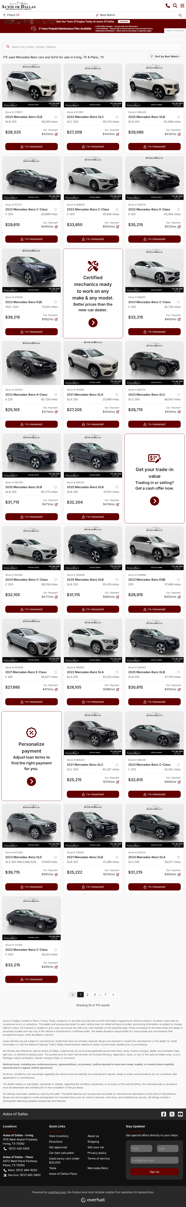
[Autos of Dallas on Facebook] (162, 1114)
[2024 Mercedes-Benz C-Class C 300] (31, 548)
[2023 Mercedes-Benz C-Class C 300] (31, 178)
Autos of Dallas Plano (63, 1173)
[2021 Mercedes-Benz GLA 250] (93, 363)
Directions (55, 1141)
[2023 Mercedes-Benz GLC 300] (154, 363)
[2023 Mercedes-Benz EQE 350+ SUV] (31, 270)
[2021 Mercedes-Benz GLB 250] (93, 825)
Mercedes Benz (98, 1168)
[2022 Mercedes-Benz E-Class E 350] (154, 178)
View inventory (59, 1136)
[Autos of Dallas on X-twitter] (170, 1114)
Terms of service (99, 1158)
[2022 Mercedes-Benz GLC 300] (93, 85)
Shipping (93, 1141)
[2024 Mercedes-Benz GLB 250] (31, 85)
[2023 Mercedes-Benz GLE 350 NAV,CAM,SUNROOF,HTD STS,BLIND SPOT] (31, 825)
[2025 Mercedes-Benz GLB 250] (154, 85)
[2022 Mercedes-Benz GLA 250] (93, 640)
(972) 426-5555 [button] (19, 1148)
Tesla (52, 1168)
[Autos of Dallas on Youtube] (179, 1114)
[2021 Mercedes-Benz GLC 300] (93, 733)
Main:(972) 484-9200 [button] (22, 1170)
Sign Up (154, 1171)
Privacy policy (97, 1153)
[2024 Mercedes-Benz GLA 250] (154, 825)
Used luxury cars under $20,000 (64, 1160)
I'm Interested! (34, 146)
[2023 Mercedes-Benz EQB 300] (154, 548)
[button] (167, 5)
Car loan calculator (61, 1153)
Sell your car (96, 1147)
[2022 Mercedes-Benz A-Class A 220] (31, 363)
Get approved (58, 1147)
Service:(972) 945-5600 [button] (24, 1175)
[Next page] (113, 995)
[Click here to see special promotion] (93, 21)
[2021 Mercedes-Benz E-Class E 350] (31, 640)
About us (93, 1136)
